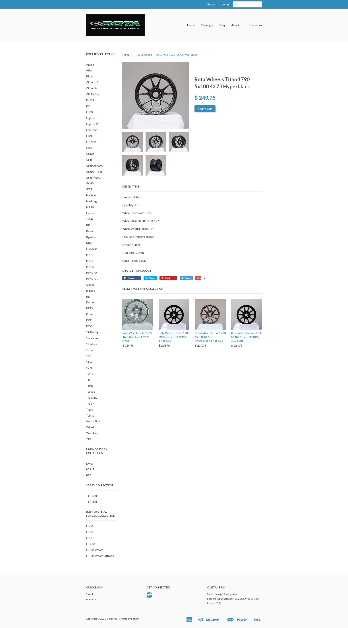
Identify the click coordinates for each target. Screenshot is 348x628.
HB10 (90, 207)
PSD (89, 475)
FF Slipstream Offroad (100, 555)
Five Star (91, 129)
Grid (89, 159)
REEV (89, 308)
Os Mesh (91, 248)
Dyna (89, 463)
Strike (90, 350)
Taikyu (90, 415)
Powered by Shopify (128, 618)
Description (131, 186)
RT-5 (89, 326)
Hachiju (91, 195)
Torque (90, 391)
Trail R (90, 403)
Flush (89, 135)
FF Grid (91, 543)
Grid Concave (94, 165)
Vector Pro (93, 421)
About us (237, 25)
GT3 (89, 189)
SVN (89, 367)
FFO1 (89, 526)
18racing (112, 618)
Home (191, 25)
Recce (90, 302)
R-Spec (90, 290)
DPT (89, 106)
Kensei (90, 231)
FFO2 (89, 532)
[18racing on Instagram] (149, 596)
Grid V (90, 183)
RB (88, 296)
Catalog (206, 25)
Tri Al (89, 409)
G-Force (91, 141)
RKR (89, 320)
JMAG (90, 219)
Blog (222, 25)
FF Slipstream (94, 549)
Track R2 (92, 397)
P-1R (89, 254)
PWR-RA (92, 278)
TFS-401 (91, 501)
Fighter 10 (92, 124)
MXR (89, 242)
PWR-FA (91, 272)
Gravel (90, 153)
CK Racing (92, 94)
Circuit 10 (92, 82)
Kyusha (90, 237)
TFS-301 (91, 495)
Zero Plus (92, 433)
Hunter (90, 213)
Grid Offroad (94, 171)
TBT (89, 379)
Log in (225, 4)
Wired (90, 427)
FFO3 (89, 538)
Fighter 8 (91, 118)
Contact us (255, 25)
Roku (89, 314)
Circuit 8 (91, 88)
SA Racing (92, 332)
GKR (89, 147)
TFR (89, 439)
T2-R (89, 373)
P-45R (90, 266)
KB (88, 225)
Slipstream (92, 344)
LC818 (90, 469)
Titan (89, 385)
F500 (89, 112)
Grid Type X (93, 177)
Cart (213, 4)
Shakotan (92, 338)
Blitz (89, 76)
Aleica (90, 64)
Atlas (89, 70)
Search (90, 594)
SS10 (89, 356)
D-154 (90, 100)
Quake (90, 284)
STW (89, 361)
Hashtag (91, 201)
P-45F (90, 260)
